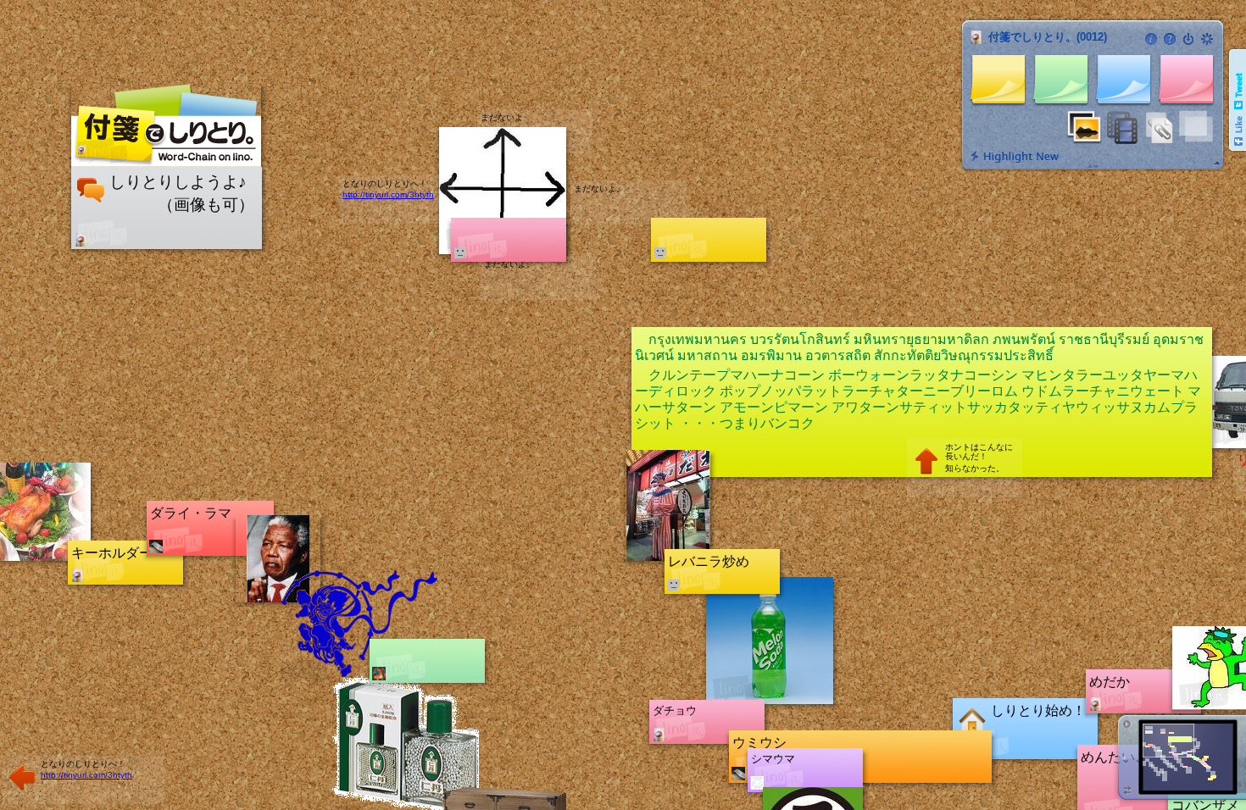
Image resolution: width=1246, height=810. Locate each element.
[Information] (1151, 39)
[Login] (1188, 39)
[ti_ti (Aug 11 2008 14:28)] (658, 734)
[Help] (1169, 39)
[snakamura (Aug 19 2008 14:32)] (738, 773)
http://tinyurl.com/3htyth (86, 774)
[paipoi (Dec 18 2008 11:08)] (757, 783)
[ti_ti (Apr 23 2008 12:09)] (1095, 704)
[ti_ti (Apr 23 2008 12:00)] (80, 240)
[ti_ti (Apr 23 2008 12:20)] (77, 575)
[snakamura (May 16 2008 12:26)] (156, 546)
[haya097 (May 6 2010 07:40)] (379, 673)
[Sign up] (1207, 39)
